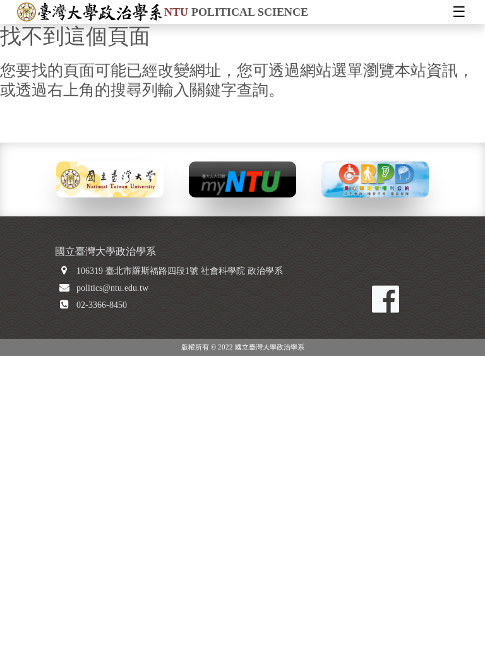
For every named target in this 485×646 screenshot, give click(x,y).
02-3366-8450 (101, 305)
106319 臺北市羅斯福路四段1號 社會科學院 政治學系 (179, 271)
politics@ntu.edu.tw (112, 288)
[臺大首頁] (110, 178)
